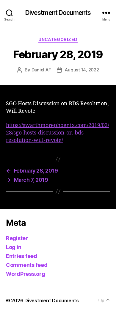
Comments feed (27, 265)
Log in (13, 247)
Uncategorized (58, 39)
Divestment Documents (58, 13)
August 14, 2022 (82, 70)
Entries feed (21, 256)
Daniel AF (41, 70)
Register (17, 238)
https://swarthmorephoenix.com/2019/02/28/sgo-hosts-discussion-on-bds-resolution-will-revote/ (57, 133)
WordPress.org (25, 274)
